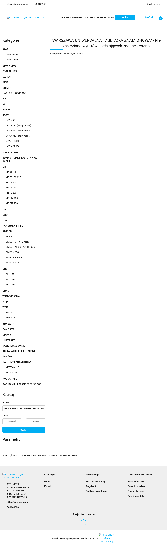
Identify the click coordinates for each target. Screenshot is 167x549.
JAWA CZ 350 (13, 146)
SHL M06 (10, 284)
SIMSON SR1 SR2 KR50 (17, 241)
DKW (5, 82)
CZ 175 (6, 76)
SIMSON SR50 (13, 262)
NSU (5, 215)
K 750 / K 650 (10, 152)
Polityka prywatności (96, 491)
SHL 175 (10, 274)
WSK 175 (10, 317)
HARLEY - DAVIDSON (14, 93)
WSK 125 (10, 312)
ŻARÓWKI (7, 356)
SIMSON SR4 (12, 252)
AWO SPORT (12, 54)
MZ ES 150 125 (13, 177)
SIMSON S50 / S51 (15, 257)
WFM (5, 301)
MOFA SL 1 (11, 236)
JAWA (6, 114)
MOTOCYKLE (12, 367)
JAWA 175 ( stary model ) (18, 125)
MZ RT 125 (11, 172)
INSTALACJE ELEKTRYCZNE (19, 351)
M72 (5, 209)
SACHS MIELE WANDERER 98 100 (21, 384)
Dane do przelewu (137, 486)
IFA (4, 98)
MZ (4, 166)
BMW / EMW (9, 65)
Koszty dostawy (136, 481)
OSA (5, 220)
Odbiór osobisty (136, 496)
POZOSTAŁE (9, 378)
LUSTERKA (8, 340)
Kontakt (48, 486)
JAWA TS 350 (12, 141)
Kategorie (11, 30)
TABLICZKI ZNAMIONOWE (17, 362)
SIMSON (7, 231)
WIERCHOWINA (11, 296)
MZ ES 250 (11, 182)
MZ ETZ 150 (12, 198)
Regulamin (91, 486)
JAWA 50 (10, 120)
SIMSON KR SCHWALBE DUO (20, 247)
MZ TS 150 (11, 187)
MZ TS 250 (11, 193)
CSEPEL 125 (9, 71)
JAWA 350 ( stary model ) (18, 135)
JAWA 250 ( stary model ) (18, 130)
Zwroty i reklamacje (96, 481)
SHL (5, 268)
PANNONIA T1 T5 (12, 225)
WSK (5, 307)
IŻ (3, 104)
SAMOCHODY (13, 372)
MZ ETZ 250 (12, 203)
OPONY (6, 334)
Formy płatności (136, 491)
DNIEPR (6, 87)
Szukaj (23, 430)
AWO (5, 49)
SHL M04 (10, 279)
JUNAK (6, 109)
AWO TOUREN (13, 59)
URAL (5, 290)
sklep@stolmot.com (17, 502)
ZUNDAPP (8, 323)
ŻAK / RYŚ (8, 329)
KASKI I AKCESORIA (13, 345)
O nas (47, 481)
